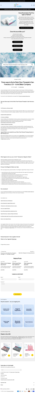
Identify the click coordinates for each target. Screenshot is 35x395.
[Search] (32, 5)
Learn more (2, 269)
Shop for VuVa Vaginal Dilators (6, 218)
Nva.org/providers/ (4, 129)
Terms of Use (12, 372)
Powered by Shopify (10, 391)
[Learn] (6, 310)
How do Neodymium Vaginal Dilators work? (8, 203)
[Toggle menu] (1, 5)
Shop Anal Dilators (17, 49)
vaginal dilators (22, 135)
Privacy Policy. (17, 372)
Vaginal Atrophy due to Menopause (6, 200)
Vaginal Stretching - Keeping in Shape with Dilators (9, 213)
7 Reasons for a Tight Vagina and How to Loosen (9, 205)
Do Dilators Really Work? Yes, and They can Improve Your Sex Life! (11, 216)
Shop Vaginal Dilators (17, 45)
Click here (14, 239)
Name (2, 277)
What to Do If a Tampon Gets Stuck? (6, 264)
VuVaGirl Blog (21, 87)
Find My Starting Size (17, 41)
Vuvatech (5, 391)
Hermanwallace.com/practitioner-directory (8, 122)
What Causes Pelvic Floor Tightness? (16, 264)
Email (19, 277)
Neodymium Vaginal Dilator (9, 227)
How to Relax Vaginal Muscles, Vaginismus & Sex (9, 211)
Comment (3, 281)
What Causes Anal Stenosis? (28, 264)
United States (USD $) (5, 388)
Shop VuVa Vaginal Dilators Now (24, 96)
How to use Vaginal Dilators (5, 208)
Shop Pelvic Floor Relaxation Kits (26, 27)
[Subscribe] (21, 370)
